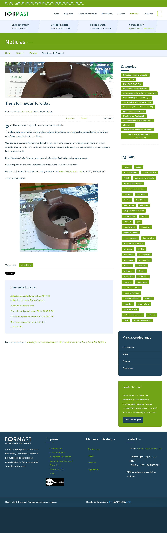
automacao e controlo (144, 178)
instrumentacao (130, 238)
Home (8, 53)
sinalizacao (142, 282)
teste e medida (130, 309)
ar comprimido (149, 172)
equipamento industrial (134, 211)
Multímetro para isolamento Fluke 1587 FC (32, 316)
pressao (127, 265)
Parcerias (54, 465)
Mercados (107, 13)
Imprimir (70, 118)
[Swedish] (82, 3)
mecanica (128, 249)
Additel (127, 167)
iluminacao (145, 227)
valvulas (151, 315)
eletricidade (129, 205)
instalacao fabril (131, 232)
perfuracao (128, 260)
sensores (127, 282)
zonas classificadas (142, 320)
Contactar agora (133, 419)
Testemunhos (56, 469)
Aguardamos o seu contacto (141, 28)
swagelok (128, 304)
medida (141, 249)
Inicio (56, 13)
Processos (141, 265)
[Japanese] (64, 3)
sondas (148, 298)
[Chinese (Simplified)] (14, 3)
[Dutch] (28, 3)
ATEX (126, 178)
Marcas (121, 13)
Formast (127, 222)
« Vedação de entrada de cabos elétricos (47, 342)
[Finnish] (36, 3)
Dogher (127, 200)
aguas (138, 167)
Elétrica (33, 53)
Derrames (141, 194)
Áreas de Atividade (87, 13)
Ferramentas (129, 216)
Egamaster (128, 368)
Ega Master (141, 200)
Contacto (148, 13)
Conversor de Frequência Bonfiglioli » (87, 342)
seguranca (143, 276)
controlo (127, 194)
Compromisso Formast (61, 461)
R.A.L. (52, 473)
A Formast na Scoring (60, 456)
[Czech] (24, 3)
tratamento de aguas (133, 315)
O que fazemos (57, 452)
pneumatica (144, 260)
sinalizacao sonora (132, 287)
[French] (40, 3)
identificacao (129, 227)
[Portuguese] (7, 3)
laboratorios (148, 238)
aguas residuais (130, 172)
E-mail (84, 118)
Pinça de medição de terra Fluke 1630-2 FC (31, 311)
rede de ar (128, 271)
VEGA (125, 354)
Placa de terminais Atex (22, 305)
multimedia (128, 254)
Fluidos (144, 216)
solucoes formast (131, 293)
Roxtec (142, 271)
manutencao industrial (133, 243)
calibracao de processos (134, 189)
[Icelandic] (57, 3)
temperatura (143, 304)
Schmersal (128, 276)
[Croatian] (20, 3)
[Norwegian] (73, 3)
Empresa (68, 13)
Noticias (134, 13)
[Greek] (49, 3)
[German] (44, 3)
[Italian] (61, 3)
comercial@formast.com (69, 171)
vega (126, 320)
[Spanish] (78, 3)
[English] (33, 3)
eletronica (144, 205)
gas (138, 222)
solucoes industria (131, 298)
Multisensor (144, 254)
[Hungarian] (53, 3)
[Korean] (68, 3)
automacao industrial (133, 183)
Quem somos (56, 448)
